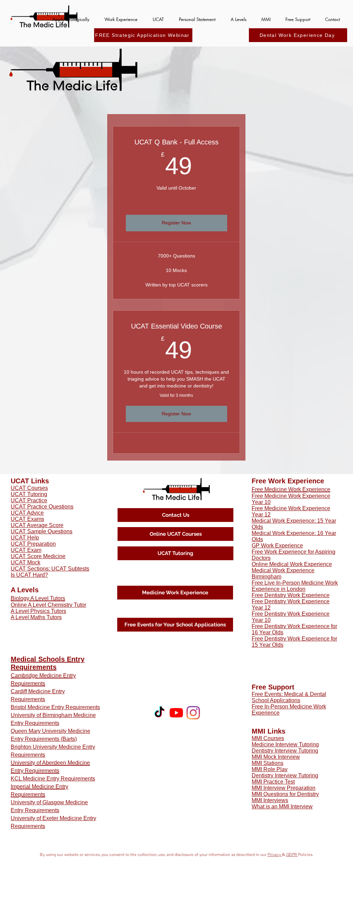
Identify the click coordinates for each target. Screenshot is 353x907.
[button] (71, 16)
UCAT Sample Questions (41, 531)
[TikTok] (159, 712)
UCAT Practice (29, 500)
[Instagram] (193, 712)
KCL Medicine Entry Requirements (53, 779)
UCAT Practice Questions (42, 507)
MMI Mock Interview (276, 757)
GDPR (292, 854)
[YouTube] (176, 712)
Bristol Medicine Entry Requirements (55, 707)
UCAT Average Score (37, 525)
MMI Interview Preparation (283, 788)
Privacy (275, 854)
